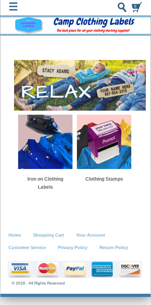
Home (14, 235)
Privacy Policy (72, 247)
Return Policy (113, 247)
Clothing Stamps (104, 179)
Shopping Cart (48, 235)
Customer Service (27, 247)
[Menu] (15, 8)
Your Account (90, 235)
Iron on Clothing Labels (45, 183)
